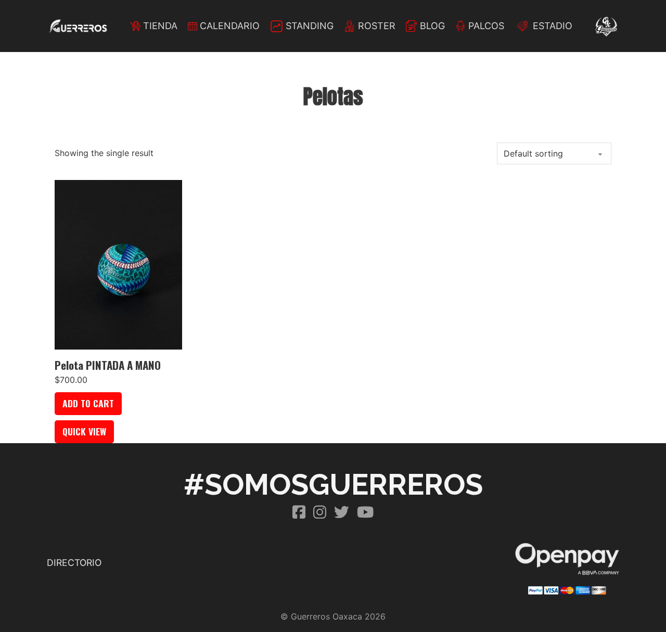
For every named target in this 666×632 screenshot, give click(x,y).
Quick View (84, 431)
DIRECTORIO (74, 562)
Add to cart (88, 403)
